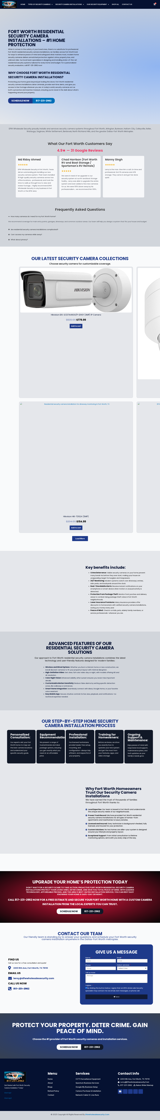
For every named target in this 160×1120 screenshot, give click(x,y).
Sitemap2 (8, 1098)
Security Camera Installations (68, 4)
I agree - (89, 985)
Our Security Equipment (97, 4)
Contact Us (127, 4)
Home (23, 4)
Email (119, 958)
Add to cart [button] (76, 326)
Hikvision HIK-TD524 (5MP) (76, 516)
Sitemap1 (7, 1093)
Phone (88, 965)
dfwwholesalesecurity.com (97, 1114)
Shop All (115, 4)
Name (88, 958)
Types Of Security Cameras (39, 4)
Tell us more (90, 972)
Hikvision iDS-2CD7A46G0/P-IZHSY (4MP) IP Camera (76, 314)
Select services (123, 965)
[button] (80, 538)
